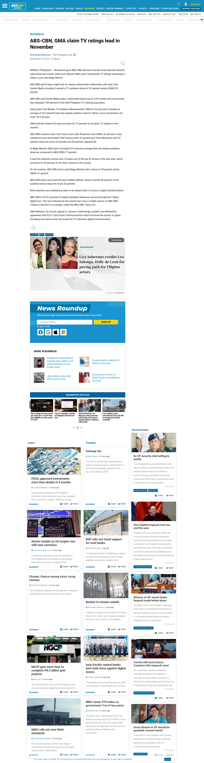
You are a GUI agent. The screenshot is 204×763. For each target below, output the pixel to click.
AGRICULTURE (169, 14)
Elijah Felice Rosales (42, 738)
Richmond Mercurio (40, 54)
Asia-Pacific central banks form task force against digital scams (106, 668)
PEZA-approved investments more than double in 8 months (51, 480)
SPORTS (100, 8)
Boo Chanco (93, 456)
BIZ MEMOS (195, 14)
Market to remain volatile (102, 602)
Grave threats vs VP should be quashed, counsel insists (152, 729)
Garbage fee (93, 451)
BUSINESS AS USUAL (125, 14)
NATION (70, 8)
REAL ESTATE (154, 14)
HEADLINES (48, 8)
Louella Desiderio (40, 488)
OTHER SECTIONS (170, 8)
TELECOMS (183, 14)
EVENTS (143, 8)
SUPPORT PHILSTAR (191, 9)
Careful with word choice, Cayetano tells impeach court (151, 664)
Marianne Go (93, 711)
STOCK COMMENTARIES (88, 14)
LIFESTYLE (131, 8)
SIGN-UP (106, 322)
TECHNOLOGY (107, 14)
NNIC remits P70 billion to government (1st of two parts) (105, 703)
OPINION (59, 8)
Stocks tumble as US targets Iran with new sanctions (53, 543)
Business (37, 34)
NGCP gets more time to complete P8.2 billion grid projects (48, 670)
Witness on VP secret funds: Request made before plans (150, 599)
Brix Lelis (37, 679)
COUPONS (154, 8)
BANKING (142, 14)
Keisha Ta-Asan (94, 548)
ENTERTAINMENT (115, 8)
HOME (37, 8)
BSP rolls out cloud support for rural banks (104, 541)
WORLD (79, 8)
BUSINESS (90, 8)
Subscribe (195, 4)
